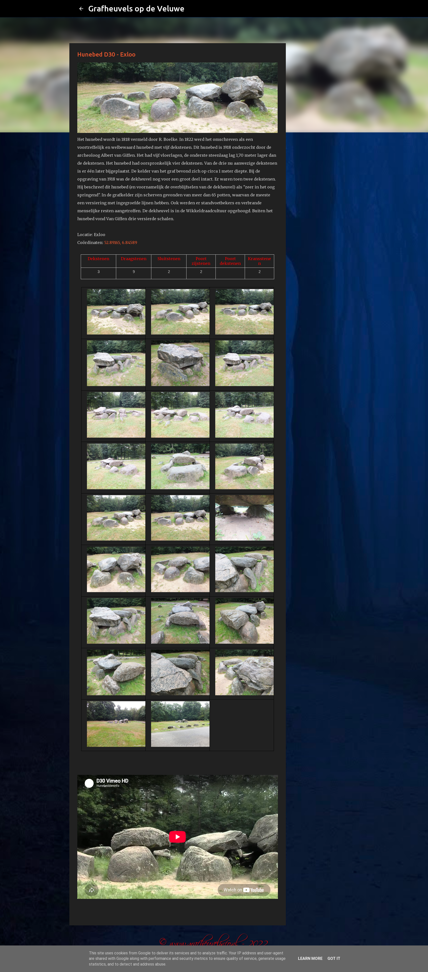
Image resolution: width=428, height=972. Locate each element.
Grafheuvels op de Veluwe (136, 8)
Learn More (310, 958)
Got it (333, 958)
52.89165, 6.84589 (120, 242)
